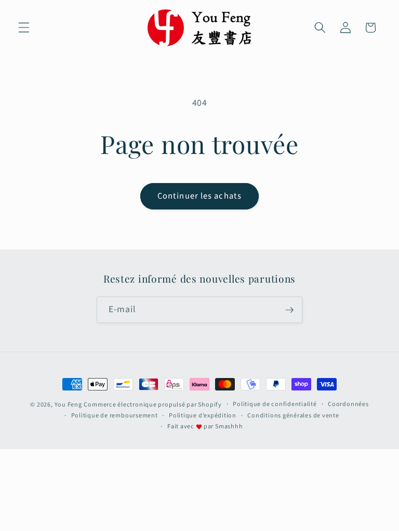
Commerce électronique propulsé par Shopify (152, 404)
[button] (23, 27)
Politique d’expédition (202, 415)
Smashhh (229, 426)
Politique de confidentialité (275, 404)
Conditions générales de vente (293, 415)
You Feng (68, 404)
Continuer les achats (199, 196)
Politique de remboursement (114, 415)
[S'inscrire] (289, 310)
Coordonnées (348, 404)
